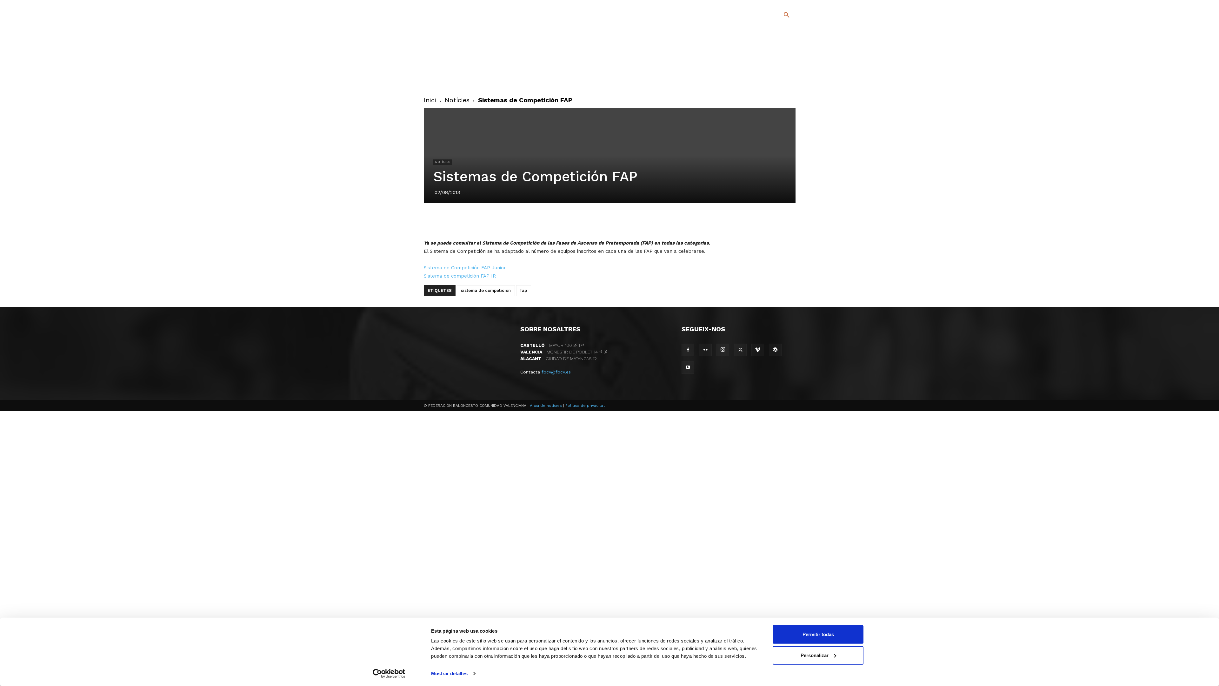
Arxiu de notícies (546, 405)
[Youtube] (781, 79)
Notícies (457, 100)
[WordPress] (775, 350)
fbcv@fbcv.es (556, 371)
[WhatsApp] (631, 220)
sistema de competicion (486, 290)
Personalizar (815, 655)
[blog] (779, 48)
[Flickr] (760, 79)
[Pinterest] (602, 220)
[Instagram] (789, 69)
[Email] (646, 220)
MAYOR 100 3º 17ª (552, 345)
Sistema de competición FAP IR (460, 276)
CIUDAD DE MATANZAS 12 (558, 358)
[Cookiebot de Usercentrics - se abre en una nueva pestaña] (389, 673)
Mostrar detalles (449, 673)
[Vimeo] (771, 79)
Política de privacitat (585, 405)
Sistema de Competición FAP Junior (465, 268)
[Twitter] (770, 68)
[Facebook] (760, 69)
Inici (430, 100)
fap (523, 290)
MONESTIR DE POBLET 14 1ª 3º (563, 351)
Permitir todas (818, 634)
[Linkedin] (616, 220)
